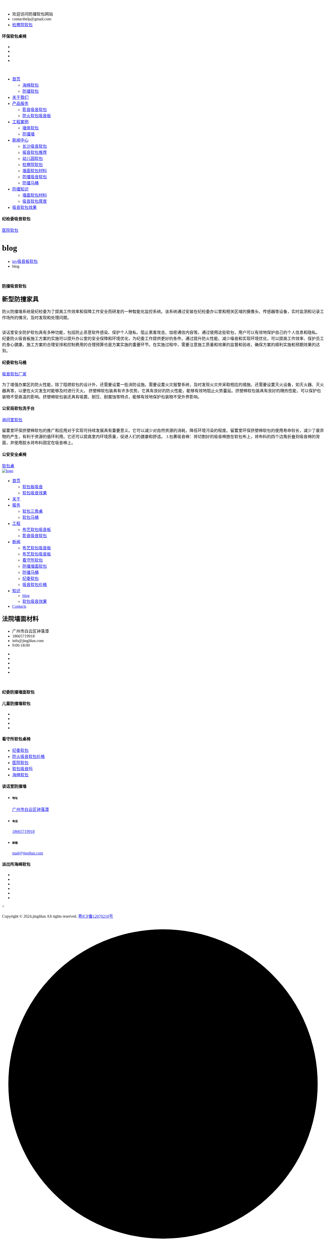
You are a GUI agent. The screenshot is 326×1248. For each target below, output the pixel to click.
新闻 (16, 542)
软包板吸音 (32, 487)
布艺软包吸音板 (36, 529)
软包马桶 (30, 517)
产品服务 (20, 103)
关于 (16, 499)
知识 (16, 591)
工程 (16, 523)
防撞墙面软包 (34, 566)
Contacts (19, 606)
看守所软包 (32, 560)
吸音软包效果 (24, 207)
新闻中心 (20, 140)
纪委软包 (30, 578)
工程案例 (20, 122)
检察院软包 (22, 25)
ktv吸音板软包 (25, 261)
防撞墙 (28, 134)
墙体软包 (30, 128)
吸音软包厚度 (34, 201)
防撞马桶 (30, 183)
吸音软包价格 (34, 584)
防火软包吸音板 (36, 116)
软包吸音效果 (34, 493)
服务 (16, 505)
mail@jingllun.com (27, 853)
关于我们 (20, 97)
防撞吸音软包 (34, 177)
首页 (16, 79)
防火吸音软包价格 (28, 756)
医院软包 (10, 230)
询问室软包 (12, 420)
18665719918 (23, 831)
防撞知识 (20, 189)
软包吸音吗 (22, 769)
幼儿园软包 (32, 158)
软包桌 (8, 466)
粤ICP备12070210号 (95, 916)
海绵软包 (30, 85)
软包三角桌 (32, 511)
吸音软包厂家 (14, 374)
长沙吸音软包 (34, 146)
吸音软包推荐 (34, 152)
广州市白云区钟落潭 (30, 809)
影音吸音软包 (34, 109)
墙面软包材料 (34, 171)
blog (26, 595)
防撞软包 (30, 91)
